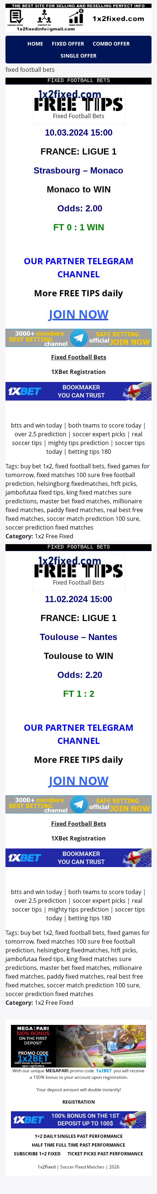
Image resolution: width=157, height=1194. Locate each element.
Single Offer (78, 55)
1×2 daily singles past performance (79, 1136)
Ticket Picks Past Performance (105, 1154)
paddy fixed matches (75, 510)
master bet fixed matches (75, 501)
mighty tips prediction (78, 443)
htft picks (123, 484)
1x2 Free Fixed (54, 536)
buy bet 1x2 (36, 466)
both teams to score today (104, 425)
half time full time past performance (78, 1145)
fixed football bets (79, 466)
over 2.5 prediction (40, 434)
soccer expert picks (99, 434)
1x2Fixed (46, 1167)
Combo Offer (111, 43)
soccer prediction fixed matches (49, 527)
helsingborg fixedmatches (72, 484)
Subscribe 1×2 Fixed (37, 1154)
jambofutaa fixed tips (34, 492)
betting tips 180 (89, 452)
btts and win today (36, 425)
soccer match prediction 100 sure (93, 519)
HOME (35, 43)
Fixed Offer (68, 43)
